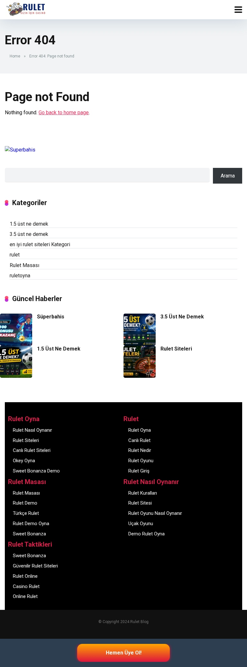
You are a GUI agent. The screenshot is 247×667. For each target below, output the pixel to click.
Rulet (15, 6)
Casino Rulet (26, 586)
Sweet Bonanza (29, 534)
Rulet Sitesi (140, 503)
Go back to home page (64, 112)
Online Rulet (25, 596)
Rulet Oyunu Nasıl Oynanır (155, 513)
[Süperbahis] (16, 344)
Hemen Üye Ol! (124, 653)
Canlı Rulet (139, 440)
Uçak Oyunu (140, 523)
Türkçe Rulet (26, 513)
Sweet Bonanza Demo (36, 471)
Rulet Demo (25, 503)
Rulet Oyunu (140, 460)
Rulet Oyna (139, 430)
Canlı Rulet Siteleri (31, 450)
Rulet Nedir (139, 450)
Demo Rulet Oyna (146, 534)
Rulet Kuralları (142, 493)
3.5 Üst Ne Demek (182, 317)
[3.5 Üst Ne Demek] (140, 344)
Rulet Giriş (139, 471)
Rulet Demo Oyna (31, 523)
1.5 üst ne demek (29, 224)
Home (15, 56)
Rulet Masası (24, 265)
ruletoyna (20, 276)
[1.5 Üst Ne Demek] (16, 376)
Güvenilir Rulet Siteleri (35, 566)
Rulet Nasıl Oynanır (32, 430)
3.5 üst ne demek (29, 234)
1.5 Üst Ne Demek (58, 349)
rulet (15, 255)
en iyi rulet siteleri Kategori (40, 244)
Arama (228, 176)
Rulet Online (25, 576)
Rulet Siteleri (176, 349)
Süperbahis (50, 317)
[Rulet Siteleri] (140, 376)
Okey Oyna (24, 460)
